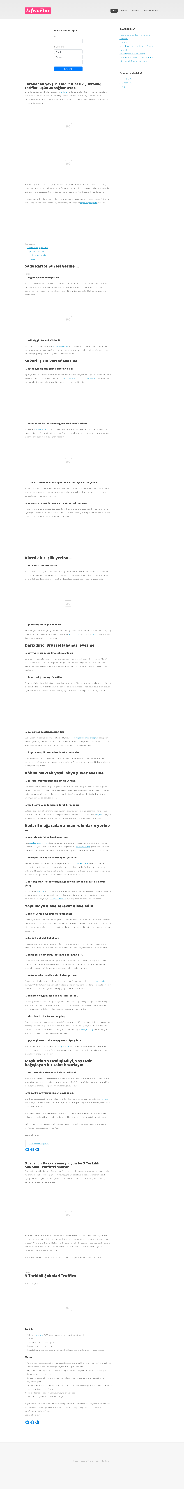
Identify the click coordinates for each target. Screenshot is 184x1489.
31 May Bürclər (125, 42)
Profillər (135, 11)
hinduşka (64, 92)
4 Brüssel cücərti (38, 251)
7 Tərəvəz (31, 259)
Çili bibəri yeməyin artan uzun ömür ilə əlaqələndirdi (77, 378)
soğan (95, 634)
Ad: (55, 36)
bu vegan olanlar (83, 863)
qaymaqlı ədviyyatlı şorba (96, 981)
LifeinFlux (38, 10)
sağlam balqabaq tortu (88, 203)
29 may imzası (125, 86)
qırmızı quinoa (74, 634)
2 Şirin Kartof (43, 248)
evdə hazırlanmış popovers (39, 843)
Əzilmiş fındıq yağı (87, 1029)
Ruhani (124, 11)
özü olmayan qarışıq (83, 846)
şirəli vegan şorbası (41, 429)
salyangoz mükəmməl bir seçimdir (86, 738)
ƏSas (114, 11)
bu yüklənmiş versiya (60, 346)
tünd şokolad (38, 1335)
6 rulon (43, 255)
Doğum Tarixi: (59, 47)
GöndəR (68, 68)
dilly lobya (99, 814)
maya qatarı (40, 891)
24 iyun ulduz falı (126, 79)
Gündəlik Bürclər (151, 11)
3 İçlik (29, 251)
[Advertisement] (68, 225)
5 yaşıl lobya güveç (34, 255)
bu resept (97, 571)
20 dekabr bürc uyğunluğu (39, 1143)
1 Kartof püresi (32, 248)
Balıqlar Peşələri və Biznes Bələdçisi (132, 53)
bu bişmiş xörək (63, 1046)
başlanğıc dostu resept (58, 899)
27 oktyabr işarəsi (126, 83)
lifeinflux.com (106, 1461)
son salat (105, 1099)
